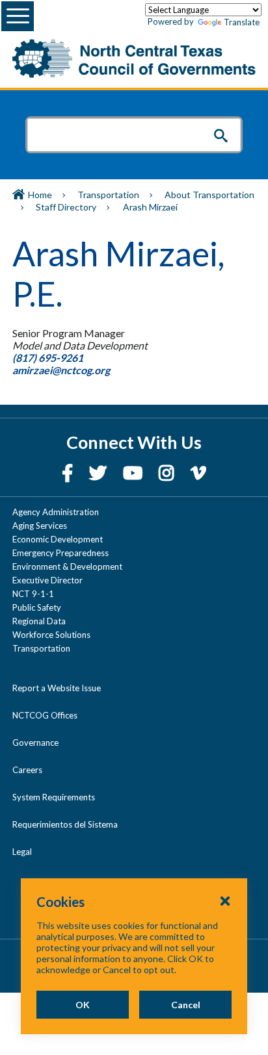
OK (82, 1004)
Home (40, 194)
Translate (242, 22)
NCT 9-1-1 (33, 594)
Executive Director (47, 580)
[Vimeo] (198, 472)
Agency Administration (55, 512)
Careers (27, 770)
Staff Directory (66, 206)
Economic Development (57, 539)
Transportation (108, 194)
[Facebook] (69, 472)
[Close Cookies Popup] (225, 900)
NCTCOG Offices (44, 715)
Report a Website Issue (56, 688)
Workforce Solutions (51, 634)
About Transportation (209, 194)
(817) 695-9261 (47, 357)
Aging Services (39, 525)
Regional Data (39, 621)
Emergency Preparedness (60, 553)
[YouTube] (134, 472)
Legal (22, 851)
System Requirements (53, 797)
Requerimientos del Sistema (65, 824)
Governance (35, 742)
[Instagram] (168, 472)
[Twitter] (99, 472)
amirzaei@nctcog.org (62, 370)
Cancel (185, 1004)
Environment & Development (67, 566)
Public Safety (36, 607)
